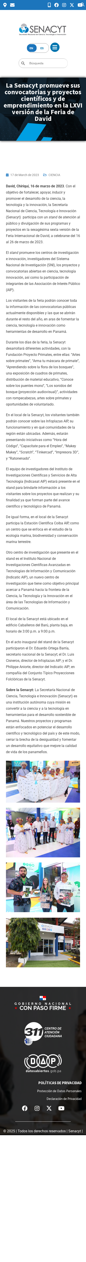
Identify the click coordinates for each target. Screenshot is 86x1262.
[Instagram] (37, 1108)
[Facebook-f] (24, 1108)
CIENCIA (54, 175)
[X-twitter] (49, 1108)
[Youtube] (61, 1108)
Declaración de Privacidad (64, 1099)
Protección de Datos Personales (59, 1091)
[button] (82, 4)
